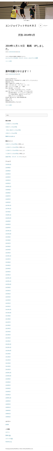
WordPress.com (29, 448)
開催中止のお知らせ (10, 136)
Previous (2, 10)
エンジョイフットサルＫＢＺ (21, 25)
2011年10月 (8, 350)
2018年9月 (8, 189)
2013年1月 (8, 306)
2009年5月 (8, 401)
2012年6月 (8, 325)
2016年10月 (8, 218)
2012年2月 (8, 338)
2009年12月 (8, 397)
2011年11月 (8, 347)
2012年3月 (8, 334)
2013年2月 (8, 303)
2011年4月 (8, 363)
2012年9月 (8, 315)
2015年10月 (8, 233)
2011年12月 (8, 344)
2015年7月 (8, 243)
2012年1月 (8, 341)
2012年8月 (8, 319)
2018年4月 (8, 202)
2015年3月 (8, 252)
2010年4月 (8, 388)
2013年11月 (8, 281)
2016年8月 (8, 221)
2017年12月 (8, 205)
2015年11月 (8, 230)
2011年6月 (8, 356)
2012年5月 (8, 328)
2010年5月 (8, 385)
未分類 (7, 424)
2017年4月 (8, 211)
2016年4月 (8, 227)
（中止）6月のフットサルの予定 (13, 130)
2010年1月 (8, 394)
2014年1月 (8, 274)
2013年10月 (8, 284)
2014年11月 (8, 256)
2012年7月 (8, 322)
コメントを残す (9, 61)
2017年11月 (8, 208)
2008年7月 (8, 413)
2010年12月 (8, 372)
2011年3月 (8, 366)
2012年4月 (8, 331)
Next (51, 10)
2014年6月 (8, 262)
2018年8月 (8, 192)
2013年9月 (8, 287)
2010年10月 (8, 375)
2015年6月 (8, 246)
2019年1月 (8, 183)
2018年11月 (8, 186)
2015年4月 (8, 249)
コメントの (9, 438)
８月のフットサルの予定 (11, 127)
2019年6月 (8, 170)
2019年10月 (8, 164)
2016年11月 (8, 215)
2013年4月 (8, 297)
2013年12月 (8, 278)
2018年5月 (8, 199)
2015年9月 (8, 237)
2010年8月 (8, 379)
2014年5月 (8, 265)
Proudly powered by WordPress (12, 448)
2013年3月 (8, 300)
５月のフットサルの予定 (11, 133)
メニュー (45, 25)
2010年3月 (8, 391)
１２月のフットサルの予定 (12, 147)
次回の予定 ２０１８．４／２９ (13, 156)
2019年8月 (8, 167)
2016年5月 (8, 224)
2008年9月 (8, 410)
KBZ (19, 51)
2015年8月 (8, 240)
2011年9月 (8, 353)
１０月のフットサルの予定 (12, 123)
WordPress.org (9, 441)
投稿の (8, 435)
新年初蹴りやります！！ (18, 71)
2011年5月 (8, 360)
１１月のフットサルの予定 (12, 153)
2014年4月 (8, 268)
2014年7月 (8, 259)
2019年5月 (8, 174)
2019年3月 (8, 177)
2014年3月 (8, 271)
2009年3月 (8, 404)
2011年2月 (8, 369)
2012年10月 (8, 312)
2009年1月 (8, 407)
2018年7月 (8, 196)
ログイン (8, 432)
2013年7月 (8, 290)
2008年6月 (8, 416)
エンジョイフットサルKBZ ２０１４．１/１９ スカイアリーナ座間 (22, 58)
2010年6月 (8, 382)
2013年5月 (8, 293)
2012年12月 (8, 309)
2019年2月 (8, 180)
